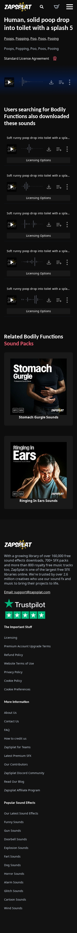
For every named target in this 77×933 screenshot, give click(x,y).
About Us (10, 713)
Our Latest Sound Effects (21, 813)
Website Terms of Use (19, 664)
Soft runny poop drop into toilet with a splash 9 (40, 175)
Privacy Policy (13, 672)
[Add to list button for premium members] (61, 82)
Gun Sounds (12, 831)
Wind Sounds (13, 908)
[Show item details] (70, 82)
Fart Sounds (12, 856)
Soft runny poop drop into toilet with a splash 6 (40, 289)
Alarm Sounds (13, 882)
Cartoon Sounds (15, 899)
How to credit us (15, 738)
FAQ (7, 730)
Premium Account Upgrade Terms (27, 646)
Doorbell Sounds (15, 839)
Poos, (42, 38)
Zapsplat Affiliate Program (22, 790)
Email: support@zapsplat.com (27, 592)
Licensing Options (38, 160)
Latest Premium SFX (17, 756)
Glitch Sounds (13, 891)
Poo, (33, 38)
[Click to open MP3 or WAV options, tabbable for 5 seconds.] (51, 82)
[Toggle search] (41, 6)
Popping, (23, 38)
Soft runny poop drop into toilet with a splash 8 (40, 213)
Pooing (53, 38)
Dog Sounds (12, 865)
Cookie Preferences (17, 689)
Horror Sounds (14, 874)
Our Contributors (16, 764)
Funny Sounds (14, 822)
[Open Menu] (69, 6)
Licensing (10, 638)
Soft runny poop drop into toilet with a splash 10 (41, 138)
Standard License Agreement (26, 58)
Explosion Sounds (16, 848)
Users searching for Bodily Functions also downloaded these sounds (36, 117)
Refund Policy (13, 655)
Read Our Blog (14, 781)
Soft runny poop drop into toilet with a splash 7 (40, 251)
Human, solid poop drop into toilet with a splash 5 (38, 24)
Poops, (9, 38)
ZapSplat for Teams (17, 747)
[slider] (31, 81)
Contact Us (11, 721)
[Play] (9, 82)
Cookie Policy (13, 681)
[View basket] (56, 6)
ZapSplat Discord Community (24, 773)
